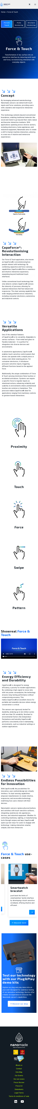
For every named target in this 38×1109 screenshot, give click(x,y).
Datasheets (19, 1089)
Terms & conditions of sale (19, 1096)
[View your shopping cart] (29, 4)
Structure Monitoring (31, 24)
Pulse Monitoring (19, 24)
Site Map (19, 1072)
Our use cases (19, 1079)
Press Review (19, 1082)
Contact (19, 1069)
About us (19, 1065)
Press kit (19, 1086)
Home (3, 12)
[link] (20, 890)
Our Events (19, 1076)
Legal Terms (19, 1093)
